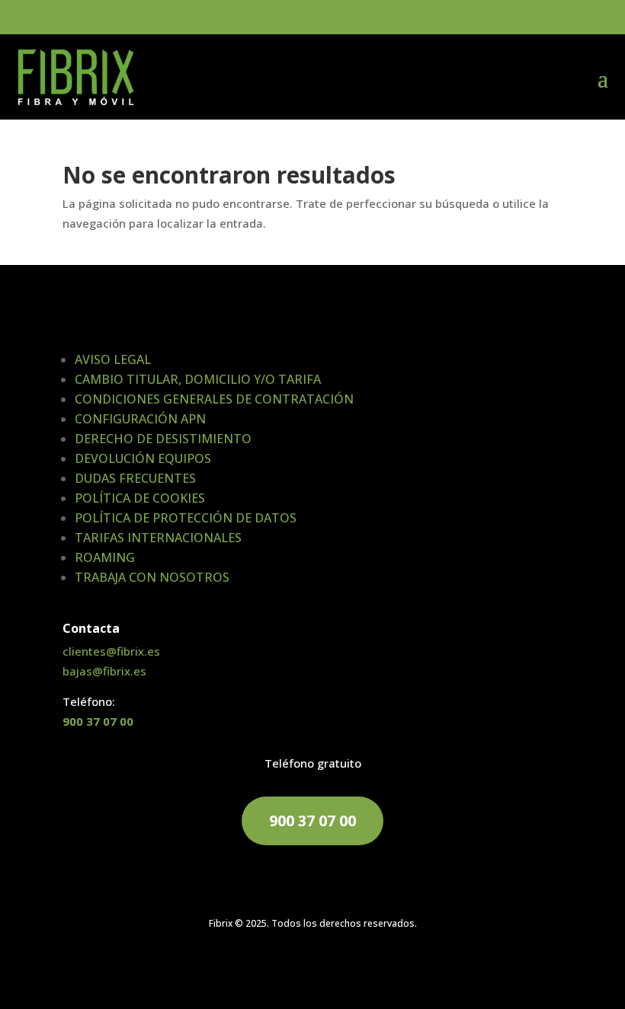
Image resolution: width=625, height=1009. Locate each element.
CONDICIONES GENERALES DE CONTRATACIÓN (214, 399)
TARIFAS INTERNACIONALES (158, 537)
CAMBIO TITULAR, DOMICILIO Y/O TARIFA (198, 379)
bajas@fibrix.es (104, 671)
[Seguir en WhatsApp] (267, 968)
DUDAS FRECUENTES (135, 478)
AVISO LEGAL (113, 359)
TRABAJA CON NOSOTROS (152, 577)
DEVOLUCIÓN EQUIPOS (143, 458)
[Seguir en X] (328, 968)
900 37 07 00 (97, 721)
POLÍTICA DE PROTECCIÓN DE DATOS (185, 517)
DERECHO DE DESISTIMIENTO (163, 438)
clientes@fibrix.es (111, 651)
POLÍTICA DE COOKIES (140, 498)
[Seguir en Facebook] (297, 968)
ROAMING (105, 557)
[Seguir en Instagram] (358, 968)
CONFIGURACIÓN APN (140, 418)
